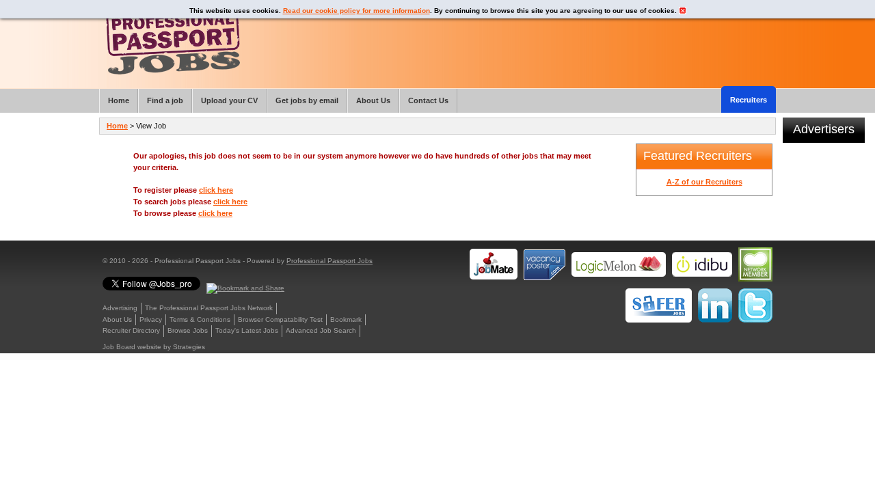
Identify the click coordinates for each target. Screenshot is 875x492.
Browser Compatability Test (280, 319)
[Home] (173, 40)
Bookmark (346, 319)
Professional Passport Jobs (329, 260)
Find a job (165, 100)
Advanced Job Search (321, 330)
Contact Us (428, 100)
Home (117, 126)
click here (216, 190)
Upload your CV (229, 100)
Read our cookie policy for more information (356, 10)
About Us (117, 319)
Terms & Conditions (200, 319)
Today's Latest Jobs (246, 330)
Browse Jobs (187, 330)
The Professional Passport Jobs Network (209, 308)
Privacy (150, 319)
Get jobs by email (306, 100)
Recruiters (748, 100)
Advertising (120, 308)
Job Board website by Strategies (154, 347)
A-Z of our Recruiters (704, 182)
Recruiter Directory (131, 330)
